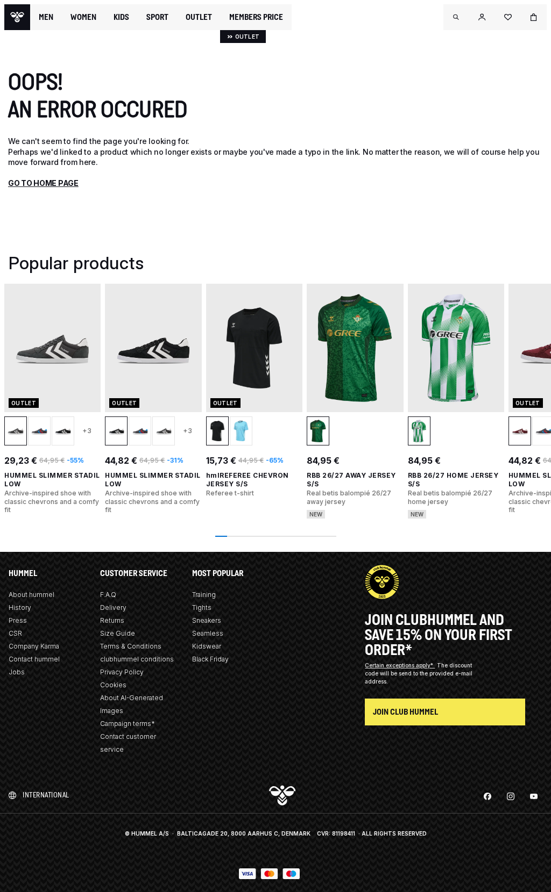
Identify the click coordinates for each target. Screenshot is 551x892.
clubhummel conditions (137, 659)
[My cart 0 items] (534, 17)
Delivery (113, 607)
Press (18, 620)
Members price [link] (256, 16)
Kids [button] (121, 17)
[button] (456, 17)
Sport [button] (157, 17)
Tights (201, 607)
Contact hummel (34, 659)
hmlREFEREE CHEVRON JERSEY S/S (247, 479)
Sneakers (206, 620)
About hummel (31, 595)
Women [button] (83, 17)
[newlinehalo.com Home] (17, 17)
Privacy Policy (122, 672)
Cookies (113, 685)
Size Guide (117, 633)
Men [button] (46, 17)
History (20, 607)
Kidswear (206, 646)
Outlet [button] (199, 17)
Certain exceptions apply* (400, 665)
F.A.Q (108, 595)
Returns (112, 620)
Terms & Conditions (130, 646)
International (46, 795)
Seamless (207, 633)
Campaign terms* (127, 724)
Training (204, 595)
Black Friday (210, 659)
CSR (15, 633)
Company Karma (34, 646)
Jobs (17, 672)
